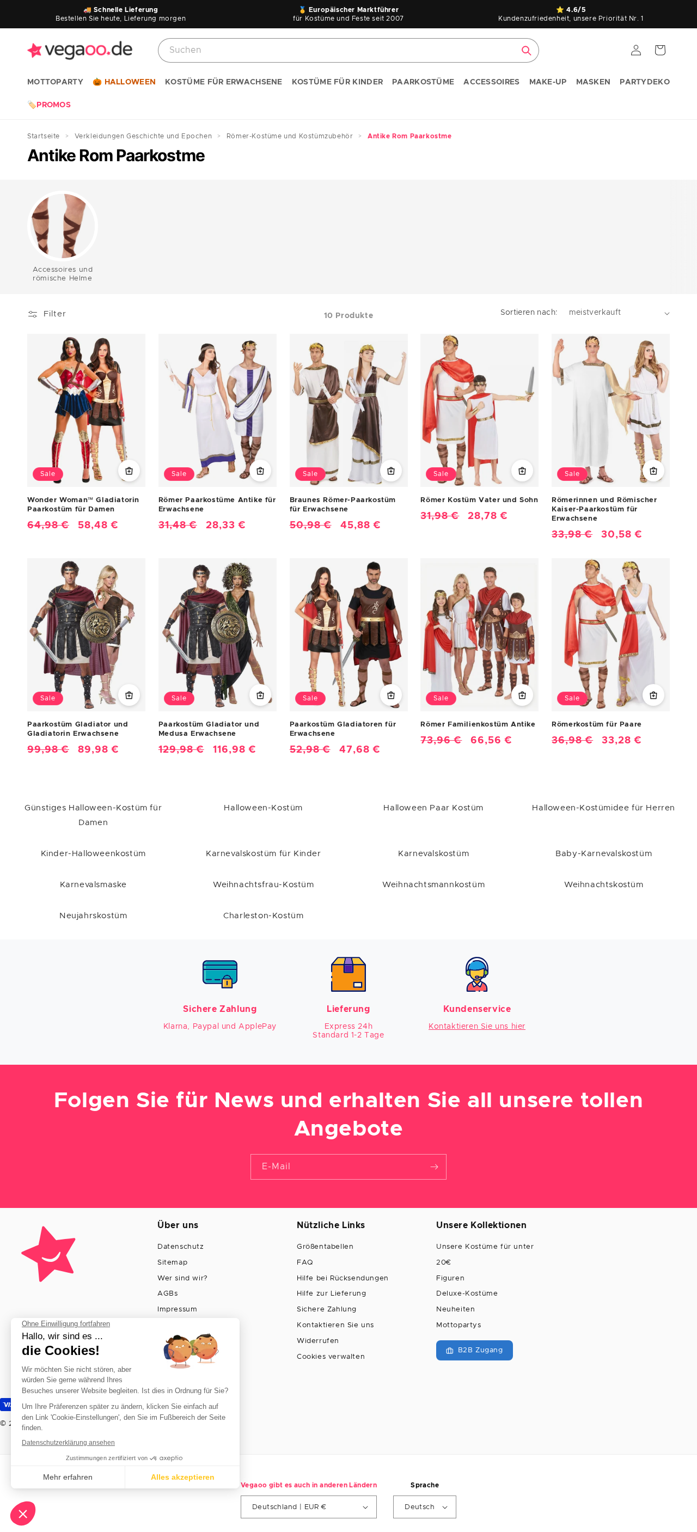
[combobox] (348, 50)
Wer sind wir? (182, 1278)
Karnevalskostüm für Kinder (263, 854)
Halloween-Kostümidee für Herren (603, 808)
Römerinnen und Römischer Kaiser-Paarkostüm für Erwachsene (604, 509)
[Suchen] (527, 51)
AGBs (167, 1293)
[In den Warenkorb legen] (129, 470)
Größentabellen (325, 1246)
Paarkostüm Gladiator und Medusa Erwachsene (208, 729)
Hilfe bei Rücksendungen (343, 1278)
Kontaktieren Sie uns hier (477, 1026)
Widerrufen (318, 1341)
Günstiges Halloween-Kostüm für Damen (93, 815)
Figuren (450, 1278)
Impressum (177, 1309)
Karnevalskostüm (433, 854)
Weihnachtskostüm (604, 885)
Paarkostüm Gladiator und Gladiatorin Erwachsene (77, 729)
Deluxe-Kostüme (467, 1293)
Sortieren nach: (529, 312)
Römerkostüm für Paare (597, 724)
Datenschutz (180, 1246)
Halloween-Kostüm (263, 808)
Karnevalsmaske (93, 885)
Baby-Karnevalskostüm (603, 854)
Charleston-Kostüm (263, 916)
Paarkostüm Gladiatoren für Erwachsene (343, 729)
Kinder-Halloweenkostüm (93, 854)
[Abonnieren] (434, 1167)
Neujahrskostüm (93, 916)
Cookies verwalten (331, 1356)
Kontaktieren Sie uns (335, 1325)
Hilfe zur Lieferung (331, 1293)
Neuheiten (455, 1309)
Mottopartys (458, 1325)
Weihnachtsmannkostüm (433, 885)
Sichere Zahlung (327, 1309)
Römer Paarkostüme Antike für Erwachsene (217, 505)
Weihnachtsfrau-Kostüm (263, 885)
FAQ (305, 1262)
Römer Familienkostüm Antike (477, 724)
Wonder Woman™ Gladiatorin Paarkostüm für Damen (83, 505)
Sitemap (172, 1262)
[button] (55, 82)
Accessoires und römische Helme (63, 274)
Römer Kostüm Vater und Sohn (479, 500)
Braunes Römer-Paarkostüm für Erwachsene (343, 505)
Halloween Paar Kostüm (433, 808)
